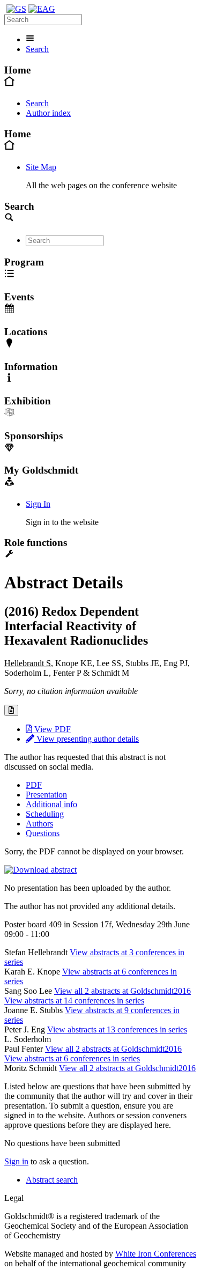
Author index (48, 112)
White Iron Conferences (155, 1253)
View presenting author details (86, 738)
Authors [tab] (39, 823)
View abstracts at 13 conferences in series (117, 1029)
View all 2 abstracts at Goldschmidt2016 (122, 990)
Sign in (16, 1161)
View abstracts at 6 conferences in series (72, 1058)
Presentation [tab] (46, 794)
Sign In (38, 503)
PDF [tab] (34, 784)
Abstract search (52, 1179)
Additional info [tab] (51, 804)
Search (37, 49)
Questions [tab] (42, 833)
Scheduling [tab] (45, 813)
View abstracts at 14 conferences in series (74, 1000)
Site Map (41, 167)
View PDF (51, 729)
